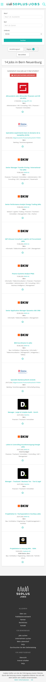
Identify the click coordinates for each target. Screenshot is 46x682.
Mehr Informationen (21, 680)
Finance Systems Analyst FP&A (23, 274)
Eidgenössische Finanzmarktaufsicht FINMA (27, 138)
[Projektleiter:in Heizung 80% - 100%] (23, 540)
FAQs (23, 644)
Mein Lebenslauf (23, 641)
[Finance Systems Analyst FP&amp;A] (23, 265)
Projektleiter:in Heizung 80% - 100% (23, 548)
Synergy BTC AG (27, 101)
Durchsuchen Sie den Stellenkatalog (23, 647)
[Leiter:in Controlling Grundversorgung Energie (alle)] (23, 436)
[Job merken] (23, 111)
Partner (23, 620)
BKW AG (26, 172)
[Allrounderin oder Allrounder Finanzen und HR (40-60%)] (23, 88)
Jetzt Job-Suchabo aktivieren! (24, 75)
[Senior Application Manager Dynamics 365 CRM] (23, 302)
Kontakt (23, 626)
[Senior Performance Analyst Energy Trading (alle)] (23, 196)
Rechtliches (23, 623)
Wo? (5, 22)
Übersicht (23, 658)
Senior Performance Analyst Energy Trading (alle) (23, 204)
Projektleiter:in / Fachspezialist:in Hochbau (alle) (23, 514)
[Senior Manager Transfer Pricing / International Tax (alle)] (23, 159)
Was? (5, 13)
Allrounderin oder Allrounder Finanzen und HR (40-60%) (23, 97)
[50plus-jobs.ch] (23, 4)
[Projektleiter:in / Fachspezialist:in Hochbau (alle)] (23, 506)
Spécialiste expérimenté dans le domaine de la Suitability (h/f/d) (23, 134)
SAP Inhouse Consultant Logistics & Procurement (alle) (23, 240)
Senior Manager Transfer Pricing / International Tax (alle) (23, 168)
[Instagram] (26, 602)
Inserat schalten (23, 660)
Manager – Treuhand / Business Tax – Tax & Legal (23, 481)
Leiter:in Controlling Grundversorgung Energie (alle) (23, 446)
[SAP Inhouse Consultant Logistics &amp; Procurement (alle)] (23, 231)
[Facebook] (23, 602)
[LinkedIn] (19, 602)
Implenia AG (26, 551)
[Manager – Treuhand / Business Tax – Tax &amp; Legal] (23, 473)
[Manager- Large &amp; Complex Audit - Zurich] (23, 404)
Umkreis (7, 30)
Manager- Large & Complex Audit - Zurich (23, 412)
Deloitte (26, 415)
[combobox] (23, 17)
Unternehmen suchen (23, 638)
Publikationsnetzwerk (23, 617)
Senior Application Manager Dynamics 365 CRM (23, 310)
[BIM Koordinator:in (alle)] (23, 335)
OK (32, 680)
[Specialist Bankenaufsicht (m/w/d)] (23, 372)
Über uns (23, 614)
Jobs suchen (23, 636)
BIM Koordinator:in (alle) (23, 343)
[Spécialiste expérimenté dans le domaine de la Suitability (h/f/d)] (23, 125)
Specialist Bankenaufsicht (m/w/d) (23, 380)
